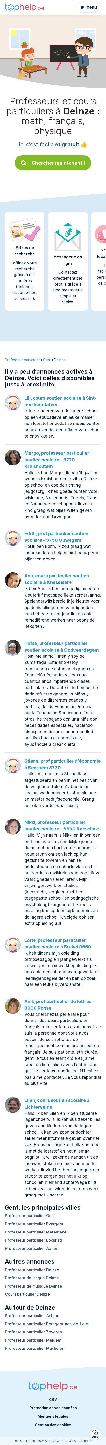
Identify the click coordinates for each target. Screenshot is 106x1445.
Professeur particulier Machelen (34, 1348)
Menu (92, 7)
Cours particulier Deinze (27, 1294)
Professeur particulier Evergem (34, 1223)
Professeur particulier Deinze (32, 1269)
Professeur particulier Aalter (31, 1248)
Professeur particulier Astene (32, 1315)
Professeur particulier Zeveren (33, 1331)
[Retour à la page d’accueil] (24, 7)
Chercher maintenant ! (58, 163)
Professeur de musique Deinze (33, 1286)
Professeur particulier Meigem (33, 1340)
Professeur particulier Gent (30, 1215)
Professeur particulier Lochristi (33, 1240)
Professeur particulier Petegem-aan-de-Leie (46, 1323)
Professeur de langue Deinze (32, 1277)
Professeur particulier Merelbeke (36, 1232)
